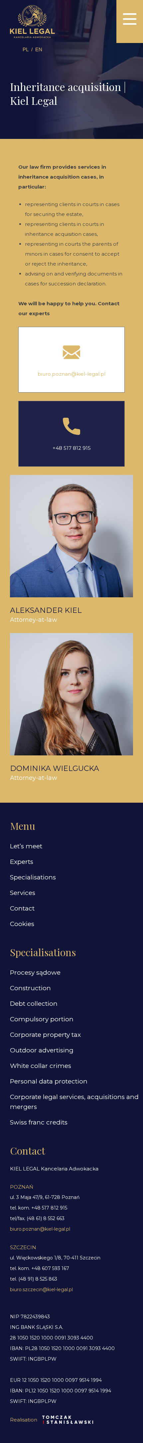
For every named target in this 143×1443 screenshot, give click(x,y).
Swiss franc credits (39, 1122)
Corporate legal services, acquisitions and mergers (74, 1102)
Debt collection (34, 1003)
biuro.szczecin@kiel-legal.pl (41, 1290)
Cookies (22, 924)
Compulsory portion (41, 1019)
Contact (22, 908)
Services (22, 893)
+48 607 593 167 (50, 1268)
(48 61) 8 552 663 (46, 1218)
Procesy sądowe (35, 972)
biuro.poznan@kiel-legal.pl (71, 374)
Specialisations (33, 877)
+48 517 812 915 (72, 448)
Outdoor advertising (41, 1050)
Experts (21, 862)
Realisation (23, 1420)
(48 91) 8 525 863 (37, 1279)
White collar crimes (40, 1066)
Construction (30, 988)
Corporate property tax (45, 1035)
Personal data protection (48, 1081)
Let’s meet (26, 846)
